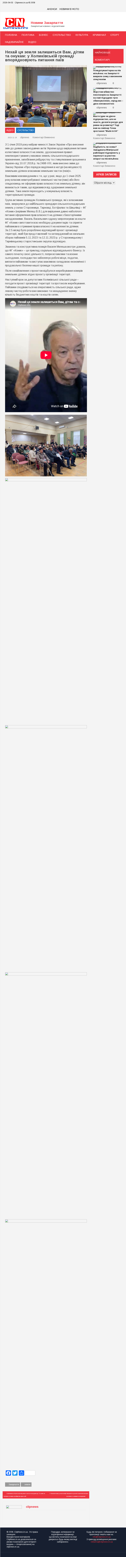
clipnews (24, 137)
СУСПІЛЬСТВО (62, 34)
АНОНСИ (52, 9)
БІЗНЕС (43, 34)
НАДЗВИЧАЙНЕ (14, 42)
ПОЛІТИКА (28, 34)
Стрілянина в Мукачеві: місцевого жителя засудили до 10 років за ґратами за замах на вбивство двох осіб (24, 1495)
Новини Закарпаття (47, 23)
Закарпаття (14, 1484)
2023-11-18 (12, 138)
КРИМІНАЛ (99, 34)
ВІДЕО (32, 42)
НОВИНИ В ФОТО (69, 9)
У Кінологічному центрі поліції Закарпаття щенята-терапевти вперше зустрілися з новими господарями (69, 1495)
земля (27, 1484)
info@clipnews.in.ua (102, 1537)
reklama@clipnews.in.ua (102, 1542)
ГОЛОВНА (11, 34)
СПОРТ (114, 34)
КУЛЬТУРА (81, 34)
